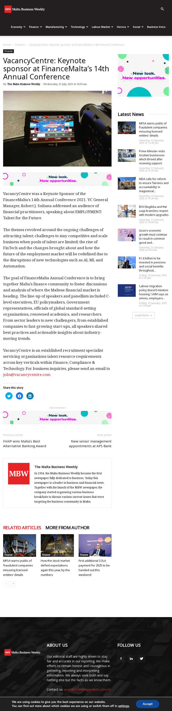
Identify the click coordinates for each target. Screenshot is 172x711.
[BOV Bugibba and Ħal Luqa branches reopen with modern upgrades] (127, 211)
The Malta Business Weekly (23, 84)
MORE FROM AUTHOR (67, 528)
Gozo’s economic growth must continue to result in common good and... (153, 237)
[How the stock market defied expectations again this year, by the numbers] (57, 545)
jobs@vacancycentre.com (26, 374)
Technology (78, 26)
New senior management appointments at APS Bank (90, 443)
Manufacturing (55, 26)
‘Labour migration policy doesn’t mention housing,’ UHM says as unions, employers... (153, 292)
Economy (16, 26)
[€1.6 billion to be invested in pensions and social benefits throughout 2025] (127, 262)
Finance (34, 26)
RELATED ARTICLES (22, 528)
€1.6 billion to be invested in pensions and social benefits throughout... (152, 264)
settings (123, 706)
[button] (162, 9)
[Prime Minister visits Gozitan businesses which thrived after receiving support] (127, 155)
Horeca (121, 26)
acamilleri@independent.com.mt (87, 689)
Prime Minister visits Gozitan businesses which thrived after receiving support (152, 157)
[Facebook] (121, 658)
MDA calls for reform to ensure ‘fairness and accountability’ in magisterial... (154, 185)
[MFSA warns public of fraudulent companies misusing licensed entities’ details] (19, 545)
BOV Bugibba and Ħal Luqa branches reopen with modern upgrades (154, 211)
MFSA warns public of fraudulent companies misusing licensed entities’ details (153, 129)
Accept (148, 704)
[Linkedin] (131, 658)
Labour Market (101, 26)
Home (7, 45)
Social (136, 26)
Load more (142, 315)
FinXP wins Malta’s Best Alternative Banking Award (24, 443)
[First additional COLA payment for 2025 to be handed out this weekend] (95, 545)
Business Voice (156, 26)
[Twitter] (141, 658)
